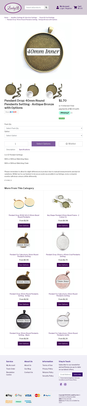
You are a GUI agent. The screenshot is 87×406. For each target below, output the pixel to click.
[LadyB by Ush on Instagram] (65, 384)
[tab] (10, 149)
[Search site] (46, 7)
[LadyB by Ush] (12, 7)
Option (7, 131)
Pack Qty (7, 124)
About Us (27, 365)
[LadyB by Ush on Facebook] (61, 384)
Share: (7, 112)
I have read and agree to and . (69, 379)
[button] (64, 7)
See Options (24, 226)
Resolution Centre (10, 373)
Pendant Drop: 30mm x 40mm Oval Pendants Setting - (63, 255)
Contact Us (28, 372)
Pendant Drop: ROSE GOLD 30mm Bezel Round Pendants (24, 216)
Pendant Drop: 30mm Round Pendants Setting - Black (24, 334)
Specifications (24, 149)
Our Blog (27, 369)
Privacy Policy (47, 369)
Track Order (10, 369)
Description (10, 149)
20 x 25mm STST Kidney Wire (17, 397)
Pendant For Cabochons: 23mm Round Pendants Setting (63, 295)
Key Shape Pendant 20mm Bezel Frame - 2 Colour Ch (63, 216)
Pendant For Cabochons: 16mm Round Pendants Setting (24, 255)
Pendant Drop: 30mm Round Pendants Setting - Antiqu (24, 295)
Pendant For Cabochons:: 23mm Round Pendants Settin (63, 334)
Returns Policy (47, 372)
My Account (10, 365)
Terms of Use (47, 365)
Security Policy (47, 376)
